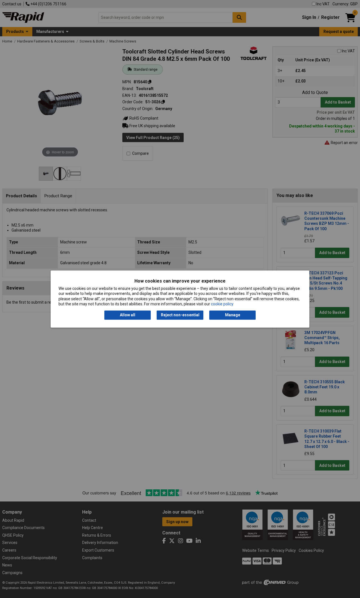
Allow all (127, 315)
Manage (232, 315)
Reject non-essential (180, 315)
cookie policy (222, 304)
